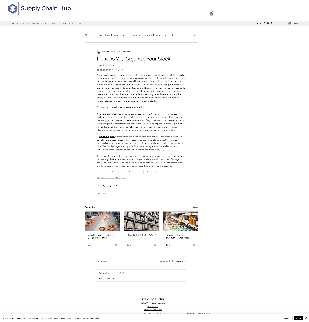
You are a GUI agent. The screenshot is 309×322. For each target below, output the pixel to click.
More (173, 35)
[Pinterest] (271, 23)
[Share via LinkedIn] (110, 186)
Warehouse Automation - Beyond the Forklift (101, 236)
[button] (212, 13)
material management (153, 172)
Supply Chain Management (111, 35)
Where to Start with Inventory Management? (178, 236)
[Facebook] (264, 23)
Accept (298, 318)
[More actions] (184, 51)
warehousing (103, 172)
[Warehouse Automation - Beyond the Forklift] (102, 221)
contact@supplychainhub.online (153, 303)
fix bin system (117, 172)
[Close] (306, 318)
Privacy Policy (95, 318)
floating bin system (134, 172)
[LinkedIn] (257, 23)
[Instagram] (268, 23)
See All (195, 207)
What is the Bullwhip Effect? (141, 235)
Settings (287, 318)
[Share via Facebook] (98, 186)
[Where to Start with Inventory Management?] (180, 221)
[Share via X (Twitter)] (104, 186)
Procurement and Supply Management (147, 35)
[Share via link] (116, 186)
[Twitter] (260, 23)
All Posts (89, 35)
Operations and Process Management (111, 178)
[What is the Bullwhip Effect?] (141, 221)
